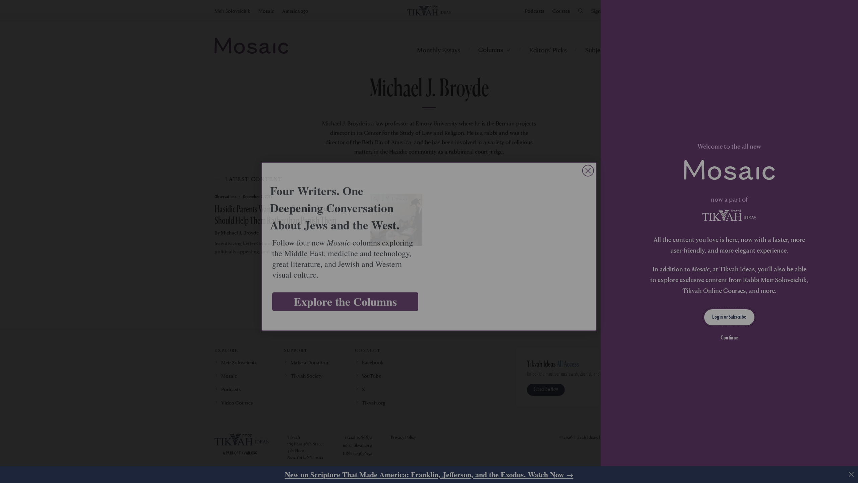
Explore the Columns (345, 296)
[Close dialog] (588, 165)
